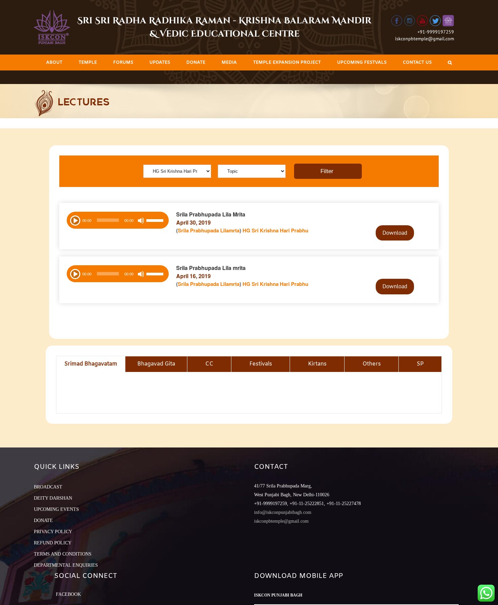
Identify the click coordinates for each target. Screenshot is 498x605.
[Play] (74, 219)
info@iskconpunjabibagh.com (282, 512)
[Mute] (141, 220)
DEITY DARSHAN (53, 498)
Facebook (68, 594)
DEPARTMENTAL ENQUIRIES (66, 565)
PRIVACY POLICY (53, 531)
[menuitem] (54, 62)
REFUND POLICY (52, 542)
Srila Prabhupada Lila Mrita (210, 214)
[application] (118, 220)
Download (394, 232)
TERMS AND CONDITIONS (62, 554)
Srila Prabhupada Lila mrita (211, 268)
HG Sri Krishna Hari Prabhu (275, 230)
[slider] (155, 221)
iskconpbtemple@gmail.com (424, 39)
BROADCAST (48, 486)
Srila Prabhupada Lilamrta (209, 230)
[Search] (450, 62)
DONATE (43, 520)
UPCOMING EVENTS (56, 509)
